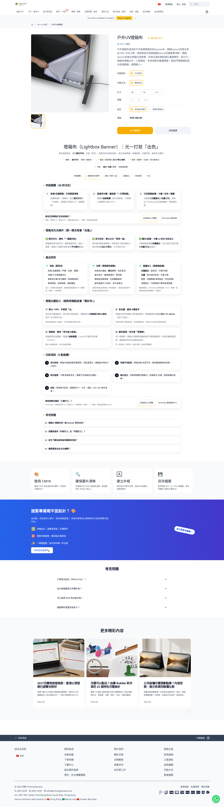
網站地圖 (205, 786)
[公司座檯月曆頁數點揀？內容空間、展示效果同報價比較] (165, 673)
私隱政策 (195, 786)
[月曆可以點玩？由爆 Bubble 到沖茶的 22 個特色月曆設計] (112, 673)
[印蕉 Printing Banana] (21, 4)
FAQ (148, 176)
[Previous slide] (182, 711)
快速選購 (77, 176)
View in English (124, 18)
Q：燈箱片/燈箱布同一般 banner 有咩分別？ (65, 422)
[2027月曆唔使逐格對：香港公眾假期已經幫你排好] (58, 673)
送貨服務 (168, 764)
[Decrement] (132, 100)
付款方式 (168, 769)
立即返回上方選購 (149, 218)
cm (156, 92)
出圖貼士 (126, 176)
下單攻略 (69, 759)
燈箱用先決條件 (94, 176)
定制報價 (173, 130)
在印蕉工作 (120, 769)
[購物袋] (206, 11)
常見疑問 (168, 754)
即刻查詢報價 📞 (42, 550)
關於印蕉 (118, 754)
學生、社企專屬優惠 (74, 774)
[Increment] (145, 100)
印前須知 (138, 176)
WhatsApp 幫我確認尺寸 (167, 402)
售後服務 (168, 774)
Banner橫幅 (42, 24)
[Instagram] (208, 738)
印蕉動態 (118, 759)
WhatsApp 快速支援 (169, 218)
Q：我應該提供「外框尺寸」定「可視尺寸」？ (65, 431)
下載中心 (69, 764)
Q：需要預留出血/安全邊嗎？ (58, 448)
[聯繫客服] (216, 799)
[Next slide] (188, 711)
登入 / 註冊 (181, 4)
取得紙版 (169, 4)
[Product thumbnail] (38, 121)
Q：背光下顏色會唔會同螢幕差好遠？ (61, 440)
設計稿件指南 (71, 769)
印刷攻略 (69, 754)
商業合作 (118, 764)
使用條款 (184, 786)
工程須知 (168, 759)
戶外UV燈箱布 (57, 24)
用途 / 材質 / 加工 (111, 176)
